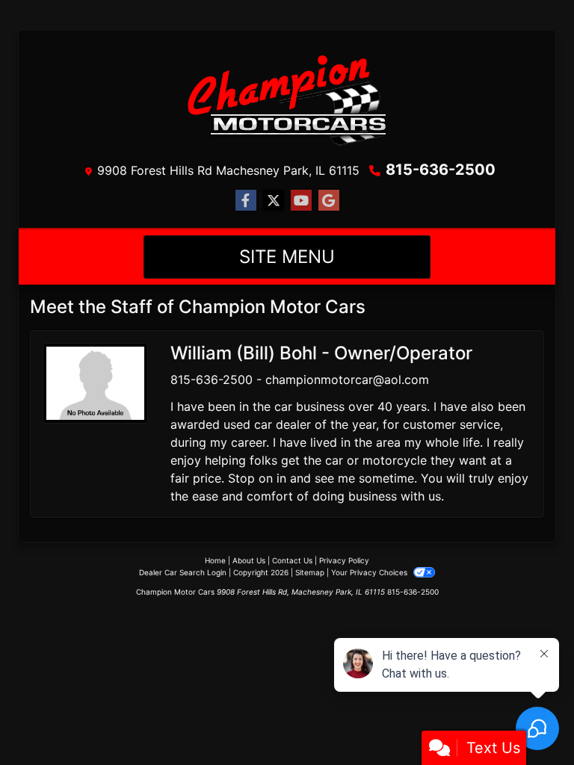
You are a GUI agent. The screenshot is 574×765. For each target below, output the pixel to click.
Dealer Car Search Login (182, 572)
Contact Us (292, 560)
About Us (248, 560)
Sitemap (309, 572)
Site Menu (287, 256)
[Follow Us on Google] (328, 200)
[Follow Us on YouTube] (301, 200)
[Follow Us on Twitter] (273, 200)
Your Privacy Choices (370, 572)
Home (215, 560)
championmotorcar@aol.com (347, 379)
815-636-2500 (441, 170)
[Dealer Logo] (287, 99)
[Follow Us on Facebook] (245, 200)
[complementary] (529, 720)
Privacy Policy (344, 560)
